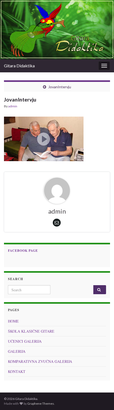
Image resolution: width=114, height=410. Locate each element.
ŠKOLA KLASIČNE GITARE (31, 331)
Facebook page (23, 250)
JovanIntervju (59, 87)
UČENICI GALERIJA (25, 341)
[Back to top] (102, 398)
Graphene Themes (40, 403)
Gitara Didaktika (19, 65)
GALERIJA (16, 351)
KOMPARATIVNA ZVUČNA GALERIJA (40, 361)
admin (12, 106)
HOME (13, 321)
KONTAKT (16, 371)
